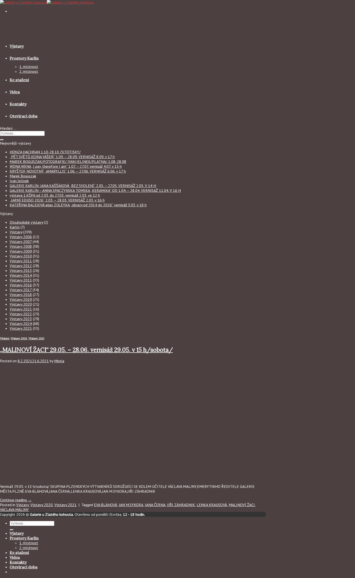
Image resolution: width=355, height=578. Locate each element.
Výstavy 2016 (21, 284)
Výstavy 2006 (21, 236)
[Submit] (2, 140)
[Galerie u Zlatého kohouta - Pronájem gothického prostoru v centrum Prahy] (47, 2)
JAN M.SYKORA (131, 504)
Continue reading (16, 499)
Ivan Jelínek (19, 180)
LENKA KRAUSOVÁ (212, 504)
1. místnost (28, 66)
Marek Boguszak (23, 176)
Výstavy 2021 (21, 309)
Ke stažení (19, 79)
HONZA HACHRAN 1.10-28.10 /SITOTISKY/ (45, 151)
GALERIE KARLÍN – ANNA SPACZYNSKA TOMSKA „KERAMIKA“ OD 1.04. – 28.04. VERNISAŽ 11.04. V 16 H (95, 190)
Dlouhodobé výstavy (26, 222)
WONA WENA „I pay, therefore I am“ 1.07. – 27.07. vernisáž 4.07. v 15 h (66, 166)
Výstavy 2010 (21, 256)
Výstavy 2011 (21, 260)
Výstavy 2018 (21, 294)
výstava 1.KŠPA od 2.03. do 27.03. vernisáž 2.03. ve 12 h (55, 195)
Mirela (59, 360)
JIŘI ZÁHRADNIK (181, 504)
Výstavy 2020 (21, 304)
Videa (15, 91)
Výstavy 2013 (21, 270)
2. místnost (28, 71)
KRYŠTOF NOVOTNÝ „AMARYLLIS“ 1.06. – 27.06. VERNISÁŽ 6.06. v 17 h (68, 171)
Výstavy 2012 (21, 265)
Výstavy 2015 (21, 280)
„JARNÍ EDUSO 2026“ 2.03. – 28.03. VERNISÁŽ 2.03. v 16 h (57, 200)
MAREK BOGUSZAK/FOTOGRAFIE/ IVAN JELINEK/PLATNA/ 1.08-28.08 (68, 161)
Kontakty (18, 103)
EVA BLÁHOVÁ (105, 504)
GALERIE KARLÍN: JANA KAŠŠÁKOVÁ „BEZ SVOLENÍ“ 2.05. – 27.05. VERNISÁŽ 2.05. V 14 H (83, 185)
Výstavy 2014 (21, 275)
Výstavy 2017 (21, 289)
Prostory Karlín (24, 58)
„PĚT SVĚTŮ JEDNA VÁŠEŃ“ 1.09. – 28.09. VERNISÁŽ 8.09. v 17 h (62, 156)
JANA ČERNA (155, 504)
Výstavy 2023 (21, 318)
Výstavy (17, 46)
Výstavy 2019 (21, 299)
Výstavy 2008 (21, 246)
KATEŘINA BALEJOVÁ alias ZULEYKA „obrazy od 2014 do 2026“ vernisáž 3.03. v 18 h (78, 204)
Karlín (15, 227)
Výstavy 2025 (21, 328)
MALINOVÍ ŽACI (242, 504)
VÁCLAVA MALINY (14, 509)
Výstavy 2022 (21, 313)
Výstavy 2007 (21, 241)
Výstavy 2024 (21, 323)
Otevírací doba (23, 116)
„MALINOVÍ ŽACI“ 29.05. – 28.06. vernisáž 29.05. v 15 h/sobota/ (86, 350)
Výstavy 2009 (21, 251)
